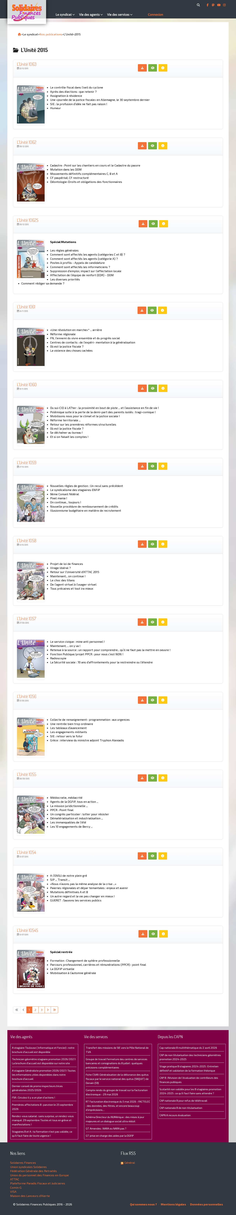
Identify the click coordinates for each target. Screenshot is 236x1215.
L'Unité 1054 (26, 852)
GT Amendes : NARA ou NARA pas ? (106, 1128)
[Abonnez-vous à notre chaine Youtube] (219, 5)
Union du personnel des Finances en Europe (39, 1175)
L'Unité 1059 (26, 462)
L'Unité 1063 (27, 64)
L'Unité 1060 (27, 384)
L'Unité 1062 (26, 142)
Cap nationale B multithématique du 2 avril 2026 (188, 1047)
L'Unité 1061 (26, 307)
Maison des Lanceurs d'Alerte (30, 1195)
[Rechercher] (199, 5)
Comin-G (16, 1187)
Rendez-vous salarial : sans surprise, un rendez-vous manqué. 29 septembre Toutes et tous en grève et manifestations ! (43, 1120)
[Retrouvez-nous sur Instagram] (224, 5)
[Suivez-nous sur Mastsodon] (213, 5)
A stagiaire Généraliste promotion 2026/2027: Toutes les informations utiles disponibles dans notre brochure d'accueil (44, 1074)
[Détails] (163, 68)
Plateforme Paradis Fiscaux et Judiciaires (37, 1183)
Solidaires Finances (23, 1162)
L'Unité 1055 (26, 774)
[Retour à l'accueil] (19, 34)
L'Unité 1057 (26, 618)
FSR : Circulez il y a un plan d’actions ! (33, 1097)
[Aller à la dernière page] (54, 1009)
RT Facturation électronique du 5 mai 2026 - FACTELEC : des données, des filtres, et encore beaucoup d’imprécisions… (118, 1105)
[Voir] (152, 68)
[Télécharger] (142, 68)
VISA (13, 1191)
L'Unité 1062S (28, 220)
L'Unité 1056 (26, 696)
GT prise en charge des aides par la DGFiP (110, 1135)
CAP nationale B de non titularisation (180, 1107)
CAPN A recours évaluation (175, 1115)
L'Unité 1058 (26, 540)
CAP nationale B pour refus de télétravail (183, 1100)
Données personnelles (206, 1204)
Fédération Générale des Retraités (33, 1171)
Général (129, 1162)
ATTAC (14, 1179)
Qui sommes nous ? (143, 1204)
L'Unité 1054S (27, 930)
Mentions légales (173, 1204)
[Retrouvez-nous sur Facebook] (208, 5)
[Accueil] (30, 12)
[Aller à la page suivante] (48, 1009)
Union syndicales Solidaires (28, 1167)
